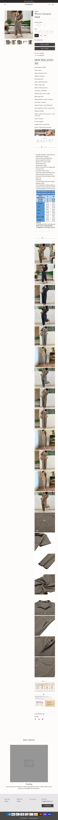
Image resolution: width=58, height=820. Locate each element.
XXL (51, 31)
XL (47, 31)
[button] (6, 25)
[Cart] (52, 4)
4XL (41, 35)
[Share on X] (39, 719)
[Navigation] (5, 4)
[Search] (49, 4)
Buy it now (44, 48)
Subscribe (47, 805)
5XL (45, 35)
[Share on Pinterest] (42, 719)
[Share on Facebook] (35, 719)
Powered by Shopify (33, 818)
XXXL (36, 35)
